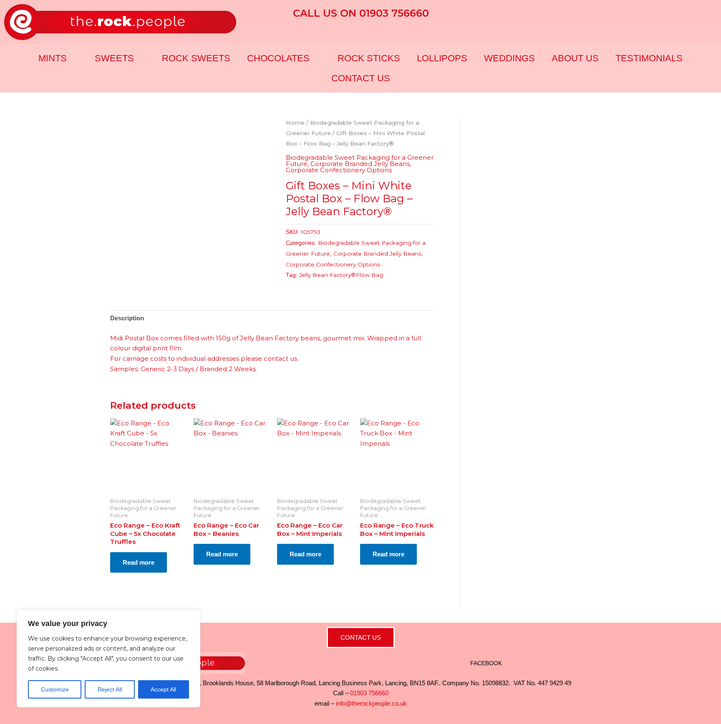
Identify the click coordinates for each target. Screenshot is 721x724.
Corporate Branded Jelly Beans (360, 164)
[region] (108, 658)
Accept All (163, 689)
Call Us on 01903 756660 (361, 13)
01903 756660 (369, 692)
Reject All (110, 689)
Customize (55, 689)
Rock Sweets (196, 58)
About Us (575, 58)
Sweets (114, 58)
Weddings (509, 58)
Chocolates (278, 58)
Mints (52, 58)
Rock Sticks (369, 58)
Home (295, 122)
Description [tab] (127, 318)
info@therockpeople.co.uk (371, 703)
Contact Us (360, 78)
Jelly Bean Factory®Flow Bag (341, 275)
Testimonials (649, 58)
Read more (138, 562)
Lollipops (442, 58)
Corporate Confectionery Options (339, 170)
